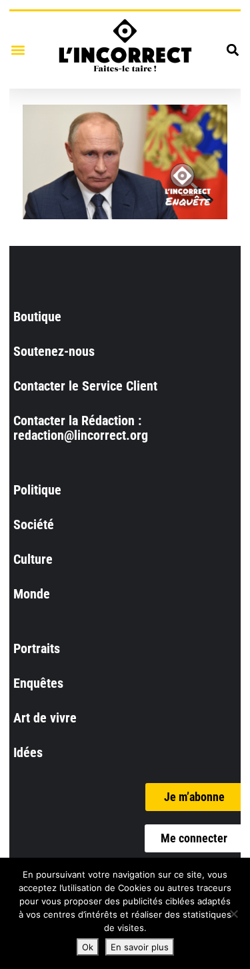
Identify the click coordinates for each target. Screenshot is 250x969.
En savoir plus (140, 947)
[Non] (233, 913)
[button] (18, 50)
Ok (87, 947)
